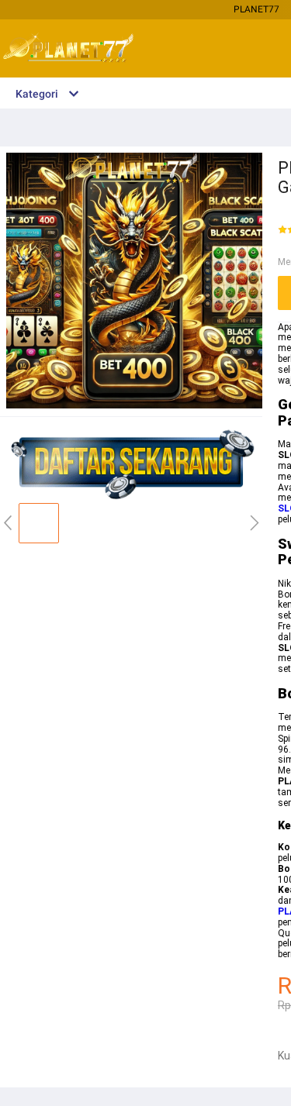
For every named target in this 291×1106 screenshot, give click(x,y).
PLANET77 (256, 9)
